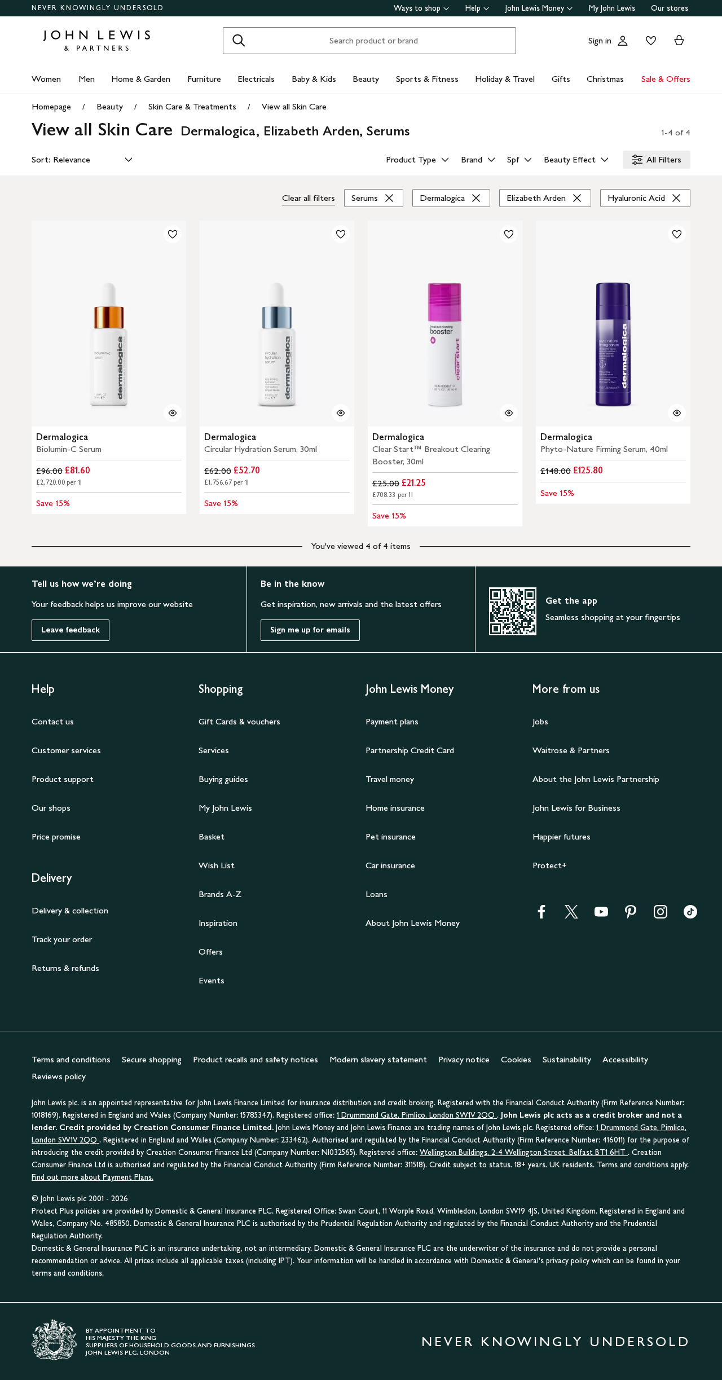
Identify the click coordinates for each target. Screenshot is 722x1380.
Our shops (51, 807)
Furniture (204, 78)
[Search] (238, 40)
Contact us (53, 721)
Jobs (540, 721)
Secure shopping (152, 1059)
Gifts (561, 78)
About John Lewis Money (413, 922)
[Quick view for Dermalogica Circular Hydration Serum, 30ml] (341, 413)
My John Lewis (612, 8)
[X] (571, 915)
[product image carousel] (109, 324)
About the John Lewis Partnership (595, 778)
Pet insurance (391, 836)
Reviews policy (59, 1076)
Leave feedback (70, 630)
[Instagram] (660, 915)
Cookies (516, 1059)
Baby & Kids (314, 78)
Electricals (256, 78)
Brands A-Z (220, 894)
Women (46, 78)
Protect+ (549, 865)
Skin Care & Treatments (192, 106)
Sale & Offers (665, 78)
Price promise (56, 836)
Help (473, 8)
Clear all (308, 197)
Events (211, 980)
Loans (377, 894)
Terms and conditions (71, 1059)
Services (214, 750)
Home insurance (395, 807)
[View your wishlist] (649, 40)
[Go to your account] (622, 40)
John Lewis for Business (576, 807)
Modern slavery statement (378, 1059)
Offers (211, 951)
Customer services (66, 750)
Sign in (599, 40)
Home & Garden (140, 78)
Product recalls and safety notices (255, 1059)
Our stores (669, 8)
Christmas (605, 78)
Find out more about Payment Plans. (92, 1177)
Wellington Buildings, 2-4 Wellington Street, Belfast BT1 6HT (524, 1152)
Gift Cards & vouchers (239, 721)
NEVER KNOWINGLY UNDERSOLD (98, 8)
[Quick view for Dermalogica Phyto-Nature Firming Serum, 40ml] (677, 413)
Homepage (51, 106)
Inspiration (218, 922)
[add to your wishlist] (173, 234)
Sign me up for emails (310, 630)
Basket (211, 836)
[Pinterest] (630, 915)
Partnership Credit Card (410, 750)
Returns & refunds (65, 968)
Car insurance (390, 865)
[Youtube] (601, 915)
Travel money (390, 778)
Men (86, 78)
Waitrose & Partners (571, 750)
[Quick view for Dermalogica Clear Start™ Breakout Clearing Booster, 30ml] (509, 413)
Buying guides (223, 778)
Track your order (62, 939)
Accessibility (625, 1059)
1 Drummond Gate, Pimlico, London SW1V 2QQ (417, 1115)
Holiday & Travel (505, 78)
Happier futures (561, 836)
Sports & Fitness (427, 78)
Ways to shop (417, 8)
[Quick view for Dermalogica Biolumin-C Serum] (173, 413)
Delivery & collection (70, 910)
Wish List (217, 865)
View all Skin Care (294, 106)
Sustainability (567, 1059)
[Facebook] (541, 915)
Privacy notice (464, 1059)
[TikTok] (690, 915)
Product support (63, 778)
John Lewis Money (534, 8)
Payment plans (392, 721)
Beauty (366, 78)
